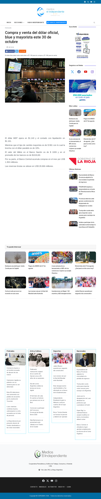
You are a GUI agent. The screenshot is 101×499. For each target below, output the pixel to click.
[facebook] (85, 2)
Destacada (8, 28)
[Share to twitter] (17, 51)
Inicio (9, 22)
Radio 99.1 (61, 487)
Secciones (18, 22)
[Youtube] (52, 480)
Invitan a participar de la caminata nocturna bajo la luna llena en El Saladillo (87, 225)
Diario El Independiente (57, 22)
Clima (69, 487)
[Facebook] (43, 480)
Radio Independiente (36, 22)
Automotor (52, 487)
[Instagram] (56, 480)
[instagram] (94, 2)
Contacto (33, 487)
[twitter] (88, 2)
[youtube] (91, 2)
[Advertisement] (35, 119)
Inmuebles (42, 487)
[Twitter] (47, 480)
